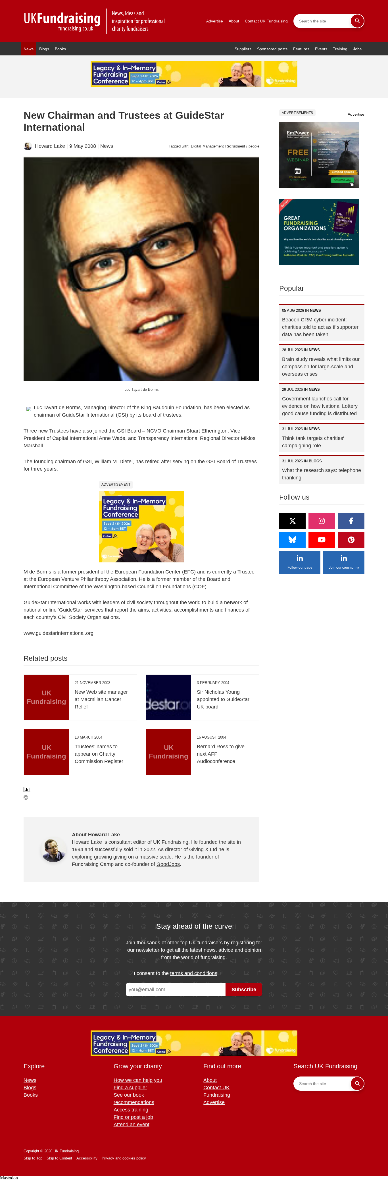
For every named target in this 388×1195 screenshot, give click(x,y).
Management (213, 146)
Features (301, 49)
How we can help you (138, 1080)
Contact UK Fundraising (266, 21)
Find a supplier (130, 1087)
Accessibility (86, 1158)
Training (340, 49)
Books (60, 49)
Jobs (357, 49)
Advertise (214, 21)
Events (321, 49)
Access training (131, 1110)
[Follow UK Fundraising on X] (292, 521)
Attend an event (131, 1124)
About (234, 21)
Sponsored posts (272, 49)
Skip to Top (33, 1158)
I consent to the (175, 973)
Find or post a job (133, 1117)
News (29, 49)
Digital (196, 146)
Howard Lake (50, 146)
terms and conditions (193, 973)
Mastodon (9, 1177)
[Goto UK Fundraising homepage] (95, 21)
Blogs (44, 49)
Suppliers (243, 49)
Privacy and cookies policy (124, 1158)
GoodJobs (168, 864)
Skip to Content (59, 1158)
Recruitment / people (242, 146)
